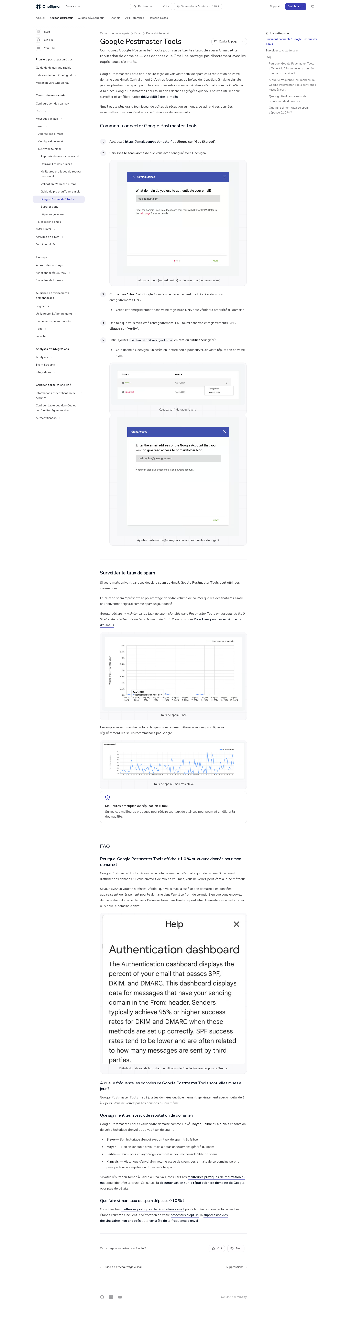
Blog (47, 32)
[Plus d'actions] (243, 41)
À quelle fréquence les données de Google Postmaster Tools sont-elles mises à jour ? (293, 85)
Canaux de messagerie (115, 33)
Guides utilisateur (61, 18)
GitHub (48, 40)
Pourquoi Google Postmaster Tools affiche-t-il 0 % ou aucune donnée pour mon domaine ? (292, 68)
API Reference (134, 18)
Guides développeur (91, 18)
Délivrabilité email (157, 33)
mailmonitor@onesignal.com (166, 540)
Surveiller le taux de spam (282, 50)
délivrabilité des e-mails (159, 97)
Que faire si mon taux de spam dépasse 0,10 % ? (289, 110)
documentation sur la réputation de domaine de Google (202, 1183)
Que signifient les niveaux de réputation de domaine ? (288, 98)
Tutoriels (114, 18)
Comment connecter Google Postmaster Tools (291, 41)
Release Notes (158, 18)
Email (137, 33)
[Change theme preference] (313, 6)
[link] (173, 807)
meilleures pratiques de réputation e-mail (152, 1209)
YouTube (50, 48)
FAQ (268, 57)
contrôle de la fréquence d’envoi (173, 1221)
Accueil (40, 18)
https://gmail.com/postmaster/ (148, 141)
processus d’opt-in (185, 1215)
